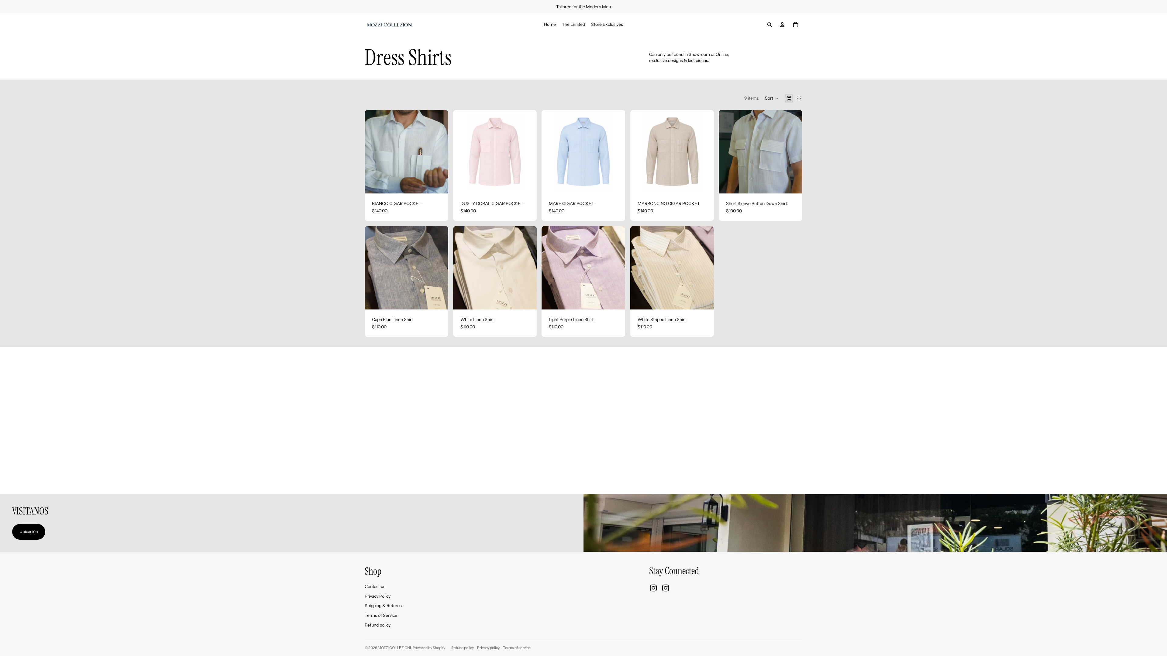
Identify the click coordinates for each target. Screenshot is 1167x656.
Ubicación (28, 531)
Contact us (375, 586)
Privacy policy (488, 647)
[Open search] (769, 24)
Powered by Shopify (428, 647)
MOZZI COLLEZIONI (394, 647)
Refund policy (378, 625)
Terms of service (517, 647)
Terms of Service (381, 615)
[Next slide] (439, 151)
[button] (772, 98)
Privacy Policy (378, 596)
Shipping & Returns (383, 605)
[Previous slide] (374, 151)
